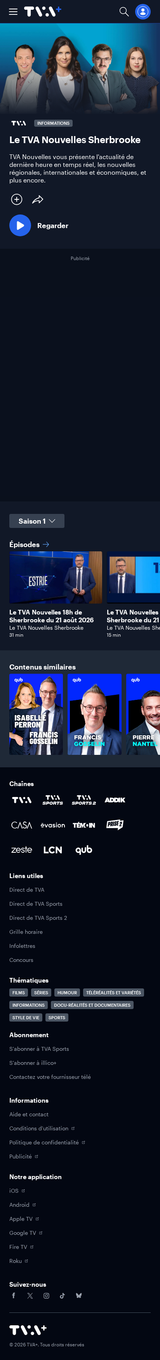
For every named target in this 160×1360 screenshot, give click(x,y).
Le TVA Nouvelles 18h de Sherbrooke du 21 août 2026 (51, 615)
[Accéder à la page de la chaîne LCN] (52, 850)
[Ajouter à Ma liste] (16, 199)
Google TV (22, 1232)
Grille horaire (26, 931)
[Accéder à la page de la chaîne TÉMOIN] (83, 825)
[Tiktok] (62, 1295)
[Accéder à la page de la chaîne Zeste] (21, 850)
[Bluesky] (79, 1295)
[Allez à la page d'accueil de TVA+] (42, 11)
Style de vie (25, 1017)
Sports (57, 1017)
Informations (28, 1005)
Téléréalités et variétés (113, 992)
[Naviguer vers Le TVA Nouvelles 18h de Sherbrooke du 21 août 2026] (55, 594)
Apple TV (21, 1218)
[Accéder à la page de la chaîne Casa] (21, 825)
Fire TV (18, 1246)
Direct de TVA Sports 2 (38, 917)
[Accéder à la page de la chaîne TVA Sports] (52, 800)
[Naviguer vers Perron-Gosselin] (36, 714)
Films (18, 992)
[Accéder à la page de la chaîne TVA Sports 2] (83, 800)
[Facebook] (13, 1295)
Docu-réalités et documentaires (92, 1005)
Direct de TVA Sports (36, 903)
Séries (41, 992)
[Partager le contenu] (37, 199)
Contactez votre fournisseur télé (50, 1076)
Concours (21, 959)
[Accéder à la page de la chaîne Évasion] (52, 825)
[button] (13, 11)
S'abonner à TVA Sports (39, 1048)
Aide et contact (29, 1114)
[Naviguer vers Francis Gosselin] (94, 714)
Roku (15, 1260)
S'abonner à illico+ (32, 1062)
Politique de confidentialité (44, 1142)
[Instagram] (46, 1295)
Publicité (20, 1156)
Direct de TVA (26, 889)
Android (19, 1204)
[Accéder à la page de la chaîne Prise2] (115, 825)
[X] (30, 1295)
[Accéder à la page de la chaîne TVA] (21, 800)
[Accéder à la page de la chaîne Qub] (83, 850)
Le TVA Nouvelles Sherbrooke (46, 627)
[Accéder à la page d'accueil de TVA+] (28, 1330)
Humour (67, 992)
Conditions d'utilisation (38, 1128)
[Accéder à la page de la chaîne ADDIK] (115, 800)
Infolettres (22, 945)
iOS (14, 1190)
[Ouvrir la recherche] (124, 11)
